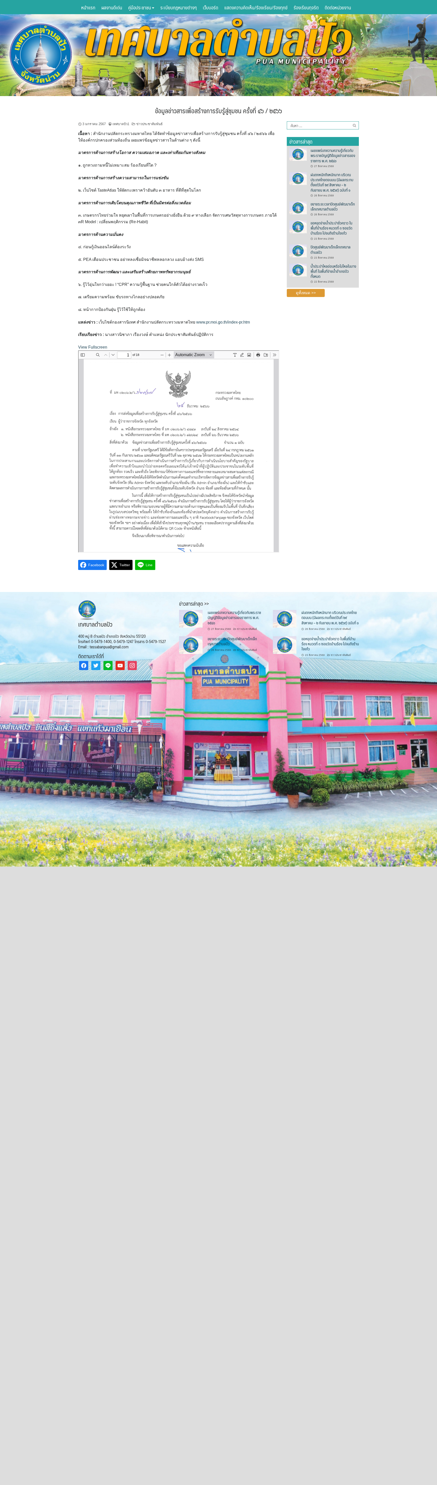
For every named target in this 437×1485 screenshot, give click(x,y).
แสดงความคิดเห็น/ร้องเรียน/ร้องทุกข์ (256, 7)
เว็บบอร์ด (210, 7)
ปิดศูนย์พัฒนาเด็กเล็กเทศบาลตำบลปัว (331, 249)
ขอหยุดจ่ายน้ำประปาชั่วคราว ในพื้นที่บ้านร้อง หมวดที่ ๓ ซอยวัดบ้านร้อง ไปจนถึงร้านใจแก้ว (331, 228)
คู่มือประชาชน (140, 7)
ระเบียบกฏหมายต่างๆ (178, 7)
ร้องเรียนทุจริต (306, 7)
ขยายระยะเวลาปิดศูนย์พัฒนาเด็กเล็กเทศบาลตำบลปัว (333, 206)
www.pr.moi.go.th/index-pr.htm (223, 322)
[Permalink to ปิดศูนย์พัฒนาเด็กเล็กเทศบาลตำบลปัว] (298, 251)
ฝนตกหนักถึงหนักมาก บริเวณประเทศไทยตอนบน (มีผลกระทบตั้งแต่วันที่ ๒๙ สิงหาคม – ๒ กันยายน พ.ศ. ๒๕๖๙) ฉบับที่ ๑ (332, 182)
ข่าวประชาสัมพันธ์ (149, 124)
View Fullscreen (92, 347)
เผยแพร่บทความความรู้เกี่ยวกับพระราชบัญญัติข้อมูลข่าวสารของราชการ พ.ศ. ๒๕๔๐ (333, 155)
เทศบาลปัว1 (121, 124)
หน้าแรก (88, 7)
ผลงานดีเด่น (111, 7)
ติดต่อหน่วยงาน (338, 7)
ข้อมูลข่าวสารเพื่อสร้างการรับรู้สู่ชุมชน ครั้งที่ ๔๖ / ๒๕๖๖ (218, 110)
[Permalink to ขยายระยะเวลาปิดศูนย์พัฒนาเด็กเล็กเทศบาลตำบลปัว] (298, 207)
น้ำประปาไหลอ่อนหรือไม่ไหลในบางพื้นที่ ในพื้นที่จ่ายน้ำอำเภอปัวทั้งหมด (333, 271)
